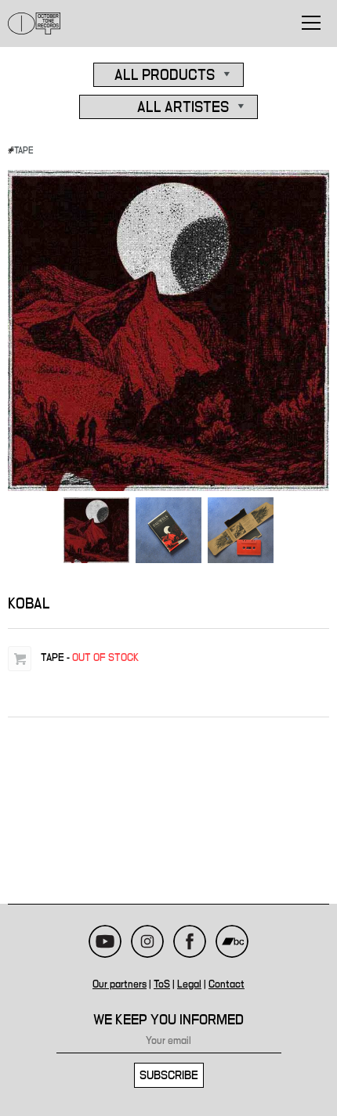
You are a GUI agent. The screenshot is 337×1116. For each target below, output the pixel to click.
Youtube (105, 941)
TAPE (24, 150)
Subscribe (169, 1075)
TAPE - (90, 657)
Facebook (189, 941)
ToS (162, 984)
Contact (226, 984)
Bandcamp (232, 941)
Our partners (119, 984)
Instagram (147, 941)
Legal (189, 984)
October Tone (34, 23)
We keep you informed (168, 1020)
